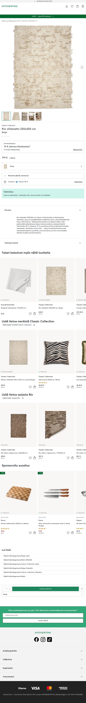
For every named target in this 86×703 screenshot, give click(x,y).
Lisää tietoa (78, 182)
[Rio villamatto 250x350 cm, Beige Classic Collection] (43, 67)
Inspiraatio (8, 668)
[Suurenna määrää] (9, 589)
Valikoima (7, 659)
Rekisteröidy (77, 150)
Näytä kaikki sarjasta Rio (11, 398)
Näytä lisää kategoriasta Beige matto (17, 556)
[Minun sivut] (66, 6)
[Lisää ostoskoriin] (34, 313)
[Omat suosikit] (72, 6)
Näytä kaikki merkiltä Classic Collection (17, 325)
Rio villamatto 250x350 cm (28, 21)
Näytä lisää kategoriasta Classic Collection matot (21, 564)
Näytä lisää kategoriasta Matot (14, 576)
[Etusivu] (9, 6)
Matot (4, 21)
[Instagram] (43, 639)
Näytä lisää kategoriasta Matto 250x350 (18, 560)
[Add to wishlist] (30, 313)
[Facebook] (36, 639)
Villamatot (13, 21)
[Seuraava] (82, 67)
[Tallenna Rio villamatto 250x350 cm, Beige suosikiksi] (82, 589)
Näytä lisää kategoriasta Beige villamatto (18, 568)
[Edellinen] (4, 67)
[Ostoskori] (77, 6)
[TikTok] (49, 639)
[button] (6, 136)
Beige (5, 594)
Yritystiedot (8, 676)
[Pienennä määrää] (3, 589)
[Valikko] (83, 6)
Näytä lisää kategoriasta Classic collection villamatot (23, 572)
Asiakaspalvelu (10, 651)
